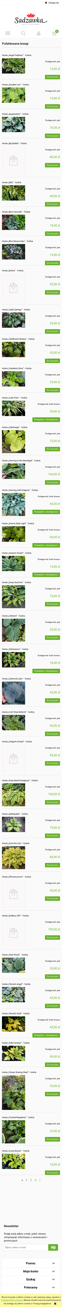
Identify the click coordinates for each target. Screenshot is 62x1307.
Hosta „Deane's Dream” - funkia (16, 553)
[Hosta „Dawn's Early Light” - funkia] (13, 534)
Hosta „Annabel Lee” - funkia (15, 84)
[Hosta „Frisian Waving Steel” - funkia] (13, 1092)
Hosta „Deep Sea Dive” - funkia (16, 582)
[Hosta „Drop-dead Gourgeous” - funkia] (13, 794)
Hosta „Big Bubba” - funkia (14, 143)
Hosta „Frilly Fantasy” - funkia (15, 1043)
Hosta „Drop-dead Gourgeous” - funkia (20, 780)
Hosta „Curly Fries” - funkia (14, 397)
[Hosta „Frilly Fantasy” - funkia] (13, 1053)
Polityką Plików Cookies (12, 1300)
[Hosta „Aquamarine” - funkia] (13, 124)
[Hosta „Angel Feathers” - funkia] (13, 66)
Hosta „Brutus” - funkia (12, 270)
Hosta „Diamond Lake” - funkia (16, 678)
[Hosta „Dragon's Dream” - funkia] (13, 758)
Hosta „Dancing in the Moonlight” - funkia (21, 460)
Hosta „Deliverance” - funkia (15, 649)
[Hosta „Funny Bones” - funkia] (13, 1161)
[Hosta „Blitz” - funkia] (13, 193)
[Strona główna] (31, 17)
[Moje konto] (39, 33)
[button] (8, 33)
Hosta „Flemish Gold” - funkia (15, 1013)
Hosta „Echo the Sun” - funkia (15, 843)
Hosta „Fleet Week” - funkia (15, 954)
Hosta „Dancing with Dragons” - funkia (20, 490)
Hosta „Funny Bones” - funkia (15, 1151)
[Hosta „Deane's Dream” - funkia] (13, 563)
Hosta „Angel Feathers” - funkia (16, 55)
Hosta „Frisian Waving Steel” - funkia (19, 1072)
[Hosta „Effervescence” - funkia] (13, 894)
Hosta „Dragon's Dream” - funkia (17, 741)
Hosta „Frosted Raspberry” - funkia (18, 1117)
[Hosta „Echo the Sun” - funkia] (13, 857)
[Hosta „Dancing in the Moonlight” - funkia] (13, 471)
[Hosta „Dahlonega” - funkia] (13, 441)
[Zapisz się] (53, 1247)
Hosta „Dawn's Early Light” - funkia (18, 523)
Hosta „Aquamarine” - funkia (15, 114)
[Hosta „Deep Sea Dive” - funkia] (13, 596)
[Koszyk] (54, 33)
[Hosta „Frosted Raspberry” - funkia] (13, 1131)
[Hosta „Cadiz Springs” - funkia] (13, 320)
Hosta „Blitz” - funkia (11, 182)
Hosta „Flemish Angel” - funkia (16, 984)
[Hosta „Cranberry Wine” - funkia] (13, 378)
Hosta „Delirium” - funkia (13, 616)
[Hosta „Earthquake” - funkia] (13, 824)
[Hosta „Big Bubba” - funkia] (13, 160)
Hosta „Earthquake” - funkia (15, 814)
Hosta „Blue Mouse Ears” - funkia (17, 241)
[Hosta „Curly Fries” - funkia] (13, 408)
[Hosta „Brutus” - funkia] (13, 287)
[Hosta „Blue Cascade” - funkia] (13, 222)
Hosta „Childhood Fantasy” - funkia (18, 339)
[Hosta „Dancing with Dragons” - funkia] (13, 504)
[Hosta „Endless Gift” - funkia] (13, 933)
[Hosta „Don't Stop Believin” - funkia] (13, 722)
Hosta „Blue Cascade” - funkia (16, 212)
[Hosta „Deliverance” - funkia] (13, 659)
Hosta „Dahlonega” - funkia (14, 427)
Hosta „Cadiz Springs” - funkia (16, 309)
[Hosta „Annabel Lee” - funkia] (13, 95)
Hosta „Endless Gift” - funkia (15, 915)
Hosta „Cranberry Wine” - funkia (16, 368)
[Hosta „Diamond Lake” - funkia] (13, 693)
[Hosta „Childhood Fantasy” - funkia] (13, 349)
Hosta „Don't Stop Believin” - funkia (18, 712)
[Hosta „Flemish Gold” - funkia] (13, 1024)
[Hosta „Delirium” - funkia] (13, 630)
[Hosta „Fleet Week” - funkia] (13, 965)
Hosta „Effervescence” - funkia (16, 877)
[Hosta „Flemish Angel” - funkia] (13, 994)
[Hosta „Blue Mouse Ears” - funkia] (13, 251)
